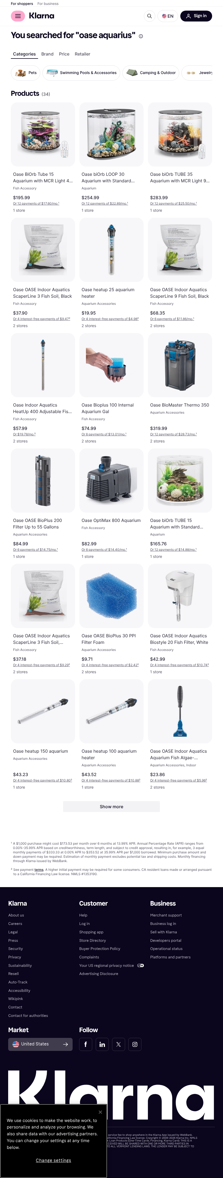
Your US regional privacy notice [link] (106, 965)
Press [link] (13, 940)
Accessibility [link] (19, 990)
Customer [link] (93, 903)
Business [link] (163, 903)
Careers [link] (15, 923)
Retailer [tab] (82, 54)
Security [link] (15, 948)
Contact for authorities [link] (28, 1015)
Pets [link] (33, 72)
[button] (167, 16)
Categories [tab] (24, 54)
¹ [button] (36, 203)
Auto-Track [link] (17, 982)
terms (39, 870)
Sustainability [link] (20, 965)
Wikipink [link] (15, 998)
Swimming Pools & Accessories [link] (88, 72)
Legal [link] (13, 932)
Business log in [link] (163, 923)
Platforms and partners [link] (170, 957)
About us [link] (16, 915)
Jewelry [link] (206, 72)
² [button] (41, 319)
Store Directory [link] (92, 940)
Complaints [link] (89, 957)
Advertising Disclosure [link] (98, 973)
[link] (85, 1044)
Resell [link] (13, 973)
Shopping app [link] (91, 932)
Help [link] (83, 915)
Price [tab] (64, 54)
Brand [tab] (47, 54)
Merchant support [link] (166, 915)
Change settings (53, 1160)
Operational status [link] (166, 948)
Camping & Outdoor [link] (158, 72)
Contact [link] (15, 1007)
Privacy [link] (14, 957)
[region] (53, 1141)
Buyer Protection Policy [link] (99, 948)
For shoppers (22, 4)
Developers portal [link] (165, 940)
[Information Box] (141, 36)
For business (48, 4)
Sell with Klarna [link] (163, 932)
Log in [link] (84, 923)
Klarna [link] (17, 903)
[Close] (100, 1112)
